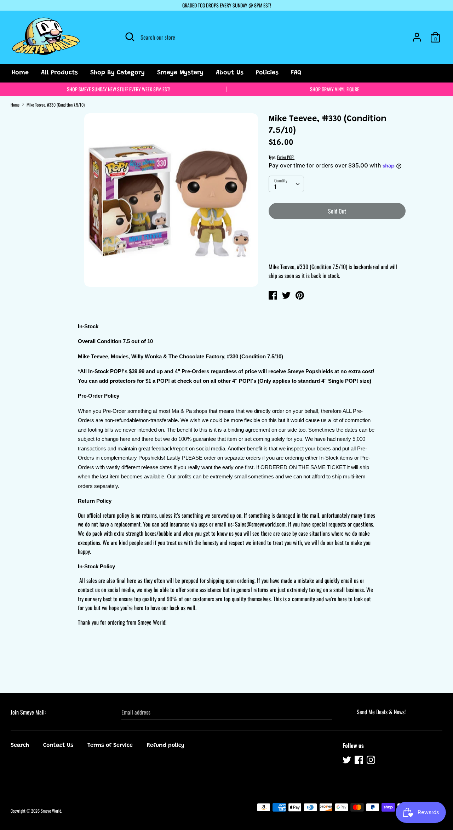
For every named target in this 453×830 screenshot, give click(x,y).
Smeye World (51, 811)
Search (20, 745)
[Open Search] (130, 37)
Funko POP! (285, 157)
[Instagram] (372, 761)
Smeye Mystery (180, 73)
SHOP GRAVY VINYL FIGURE (334, 89)
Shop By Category (117, 73)
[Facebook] (360, 761)
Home (20, 73)
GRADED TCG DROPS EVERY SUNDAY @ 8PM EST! (226, 5)
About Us (229, 73)
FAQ (296, 73)
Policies (267, 73)
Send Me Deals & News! (381, 711)
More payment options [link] (337, 249)
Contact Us (58, 745)
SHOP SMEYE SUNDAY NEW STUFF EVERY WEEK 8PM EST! (118, 89)
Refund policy (165, 745)
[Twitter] (347, 761)
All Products (59, 73)
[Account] (417, 34)
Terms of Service (110, 745)
